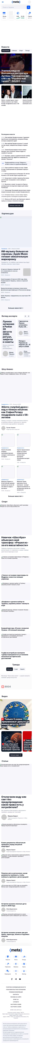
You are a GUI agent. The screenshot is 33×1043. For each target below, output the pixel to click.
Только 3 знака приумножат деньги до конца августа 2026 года (16, 714)
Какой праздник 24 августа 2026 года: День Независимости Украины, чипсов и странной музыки (14, 280)
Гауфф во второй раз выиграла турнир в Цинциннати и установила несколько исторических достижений (14, 655)
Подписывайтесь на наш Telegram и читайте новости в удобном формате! (16, 163)
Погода (27, 50)
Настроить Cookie (16, 1004)
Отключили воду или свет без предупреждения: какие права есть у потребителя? (13, 802)
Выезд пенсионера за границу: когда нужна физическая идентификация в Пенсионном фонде (16, 289)
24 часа (9, 669)
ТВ (16, 974)
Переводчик (8, 974)
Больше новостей (15, 308)
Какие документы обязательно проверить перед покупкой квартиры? (13, 844)
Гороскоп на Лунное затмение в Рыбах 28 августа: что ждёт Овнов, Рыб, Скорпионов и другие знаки (24, 324)
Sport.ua (16, 999)
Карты (24, 966)
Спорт (21, 50)
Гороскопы (7, 966)
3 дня (16, 669)
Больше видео (15, 755)
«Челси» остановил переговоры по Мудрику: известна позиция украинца (14, 577)
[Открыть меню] (2, 2)
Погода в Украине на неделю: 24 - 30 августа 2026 (25, 343)
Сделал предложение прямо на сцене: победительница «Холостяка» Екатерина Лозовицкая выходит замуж (23, 455)
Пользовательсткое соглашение (16, 989)
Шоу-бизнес (5, 50)
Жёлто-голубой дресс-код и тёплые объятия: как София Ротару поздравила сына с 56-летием (10, 102)
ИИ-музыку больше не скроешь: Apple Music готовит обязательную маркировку (14, 255)
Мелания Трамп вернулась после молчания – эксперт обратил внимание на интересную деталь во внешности (23, 486)
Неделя (22, 669)
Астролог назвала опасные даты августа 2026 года (13, 905)
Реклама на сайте (15, 997)
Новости (8, 959)
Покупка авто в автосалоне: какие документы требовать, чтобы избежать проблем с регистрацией (14, 875)
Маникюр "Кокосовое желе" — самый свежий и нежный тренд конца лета (15, 676)
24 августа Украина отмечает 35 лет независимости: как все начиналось (10, 270)
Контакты (16, 994)
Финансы (16, 966)
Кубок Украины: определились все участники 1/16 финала (15, 296)
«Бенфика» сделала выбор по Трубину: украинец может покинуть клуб (15, 603)
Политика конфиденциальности (16, 987)
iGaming (24, 974)
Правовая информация (16, 992)
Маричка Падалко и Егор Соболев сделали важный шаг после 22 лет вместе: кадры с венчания (7, 485)
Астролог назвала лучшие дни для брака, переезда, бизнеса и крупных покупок (15, 934)
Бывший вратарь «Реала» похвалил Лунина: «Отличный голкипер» (15, 629)
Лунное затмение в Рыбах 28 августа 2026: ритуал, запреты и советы (8, 331)
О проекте (16, 1002)
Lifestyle (14, 50)
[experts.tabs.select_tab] (25, 316)
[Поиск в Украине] (28, 7)
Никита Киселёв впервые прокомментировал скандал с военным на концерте (8, 453)
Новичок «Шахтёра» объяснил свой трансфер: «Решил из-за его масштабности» (14, 541)
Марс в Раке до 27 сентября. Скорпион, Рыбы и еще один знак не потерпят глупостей (11, 741)
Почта (15, 959)
